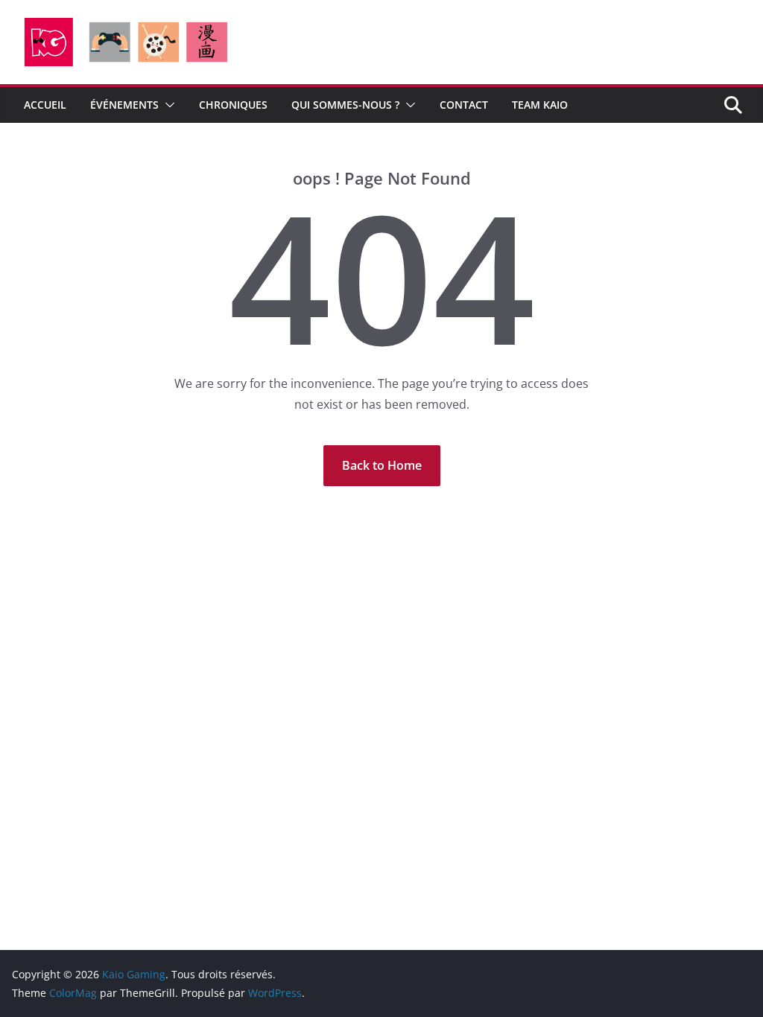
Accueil (45, 105)
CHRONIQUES (233, 105)
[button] (167, 105)
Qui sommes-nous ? (345, 105)
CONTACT (464, 105)
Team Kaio (540, 105)
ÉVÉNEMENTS (124, 105)
